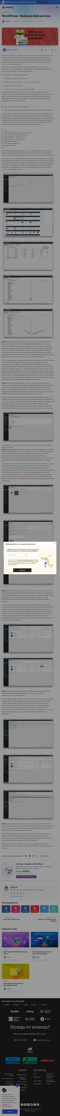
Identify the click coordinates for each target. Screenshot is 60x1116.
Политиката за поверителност (25, 560)
